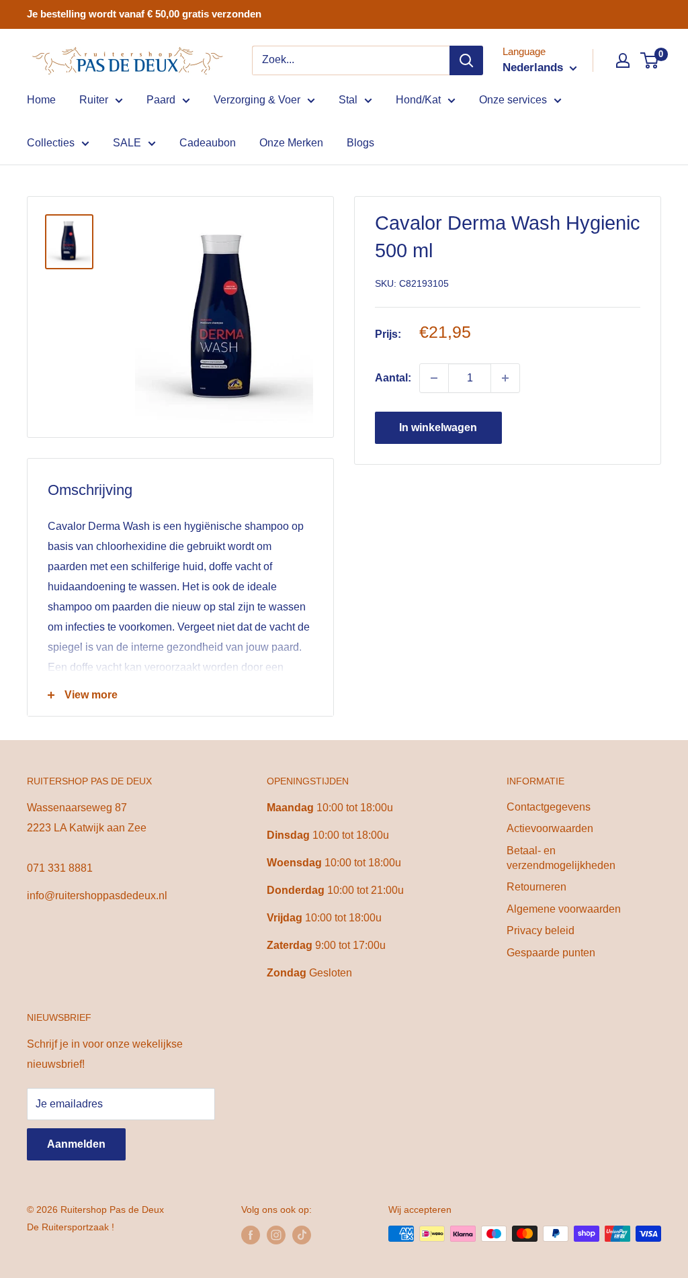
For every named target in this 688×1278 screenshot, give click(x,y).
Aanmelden (76, 1144)
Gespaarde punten (551, 952)
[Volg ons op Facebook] (250, 1235)
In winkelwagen (438, 427)
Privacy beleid (540, 930)
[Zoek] (466, 60)
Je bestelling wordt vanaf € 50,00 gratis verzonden (144, 13)
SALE (127, 142)
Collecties (51, 142)
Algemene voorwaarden (564, 909)
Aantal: (393, 377)
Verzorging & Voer (257, 99)
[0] (650, 60)
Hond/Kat (418, 99)
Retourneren (536, 887)
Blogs (360, 142)
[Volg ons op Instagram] (276, 1235)
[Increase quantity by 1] (505, 378)
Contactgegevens (549, 807)
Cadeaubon (207, 142)
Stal (348, 99)
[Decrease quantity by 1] (434, 378)
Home (41, 99)
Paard (160, 99)
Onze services (513, 99)
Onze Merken (291, 142)
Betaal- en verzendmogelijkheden (561, 858)
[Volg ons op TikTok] (301, 1235)
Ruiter (93, 99)
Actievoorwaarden (550, 828)
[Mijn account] (623, 60)
